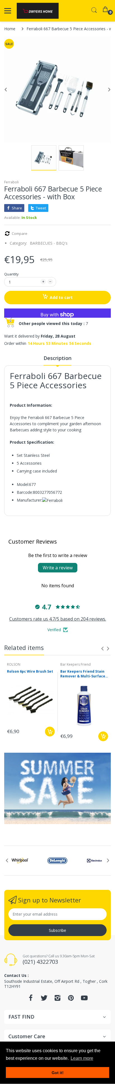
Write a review (58, 568)
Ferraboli (11, 182)
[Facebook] (30, 999)
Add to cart (61, 297)
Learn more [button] (82, 1058)
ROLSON (13, 664)
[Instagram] (57, 999)
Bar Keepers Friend (75, 664)
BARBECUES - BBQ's (49, 243)
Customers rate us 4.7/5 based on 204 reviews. (57, 619)
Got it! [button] (58, 1072)
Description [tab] (57, 358)
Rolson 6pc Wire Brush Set (30, 671)
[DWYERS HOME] (38, 11)
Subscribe (57, 930)
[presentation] (102, 648)
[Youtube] (84, 999)
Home (9, 28)
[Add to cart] (50, 731)
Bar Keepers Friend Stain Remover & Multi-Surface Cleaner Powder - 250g (82, 674)
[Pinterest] (71, 999)
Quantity (11, 274)
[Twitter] (44, 999)
